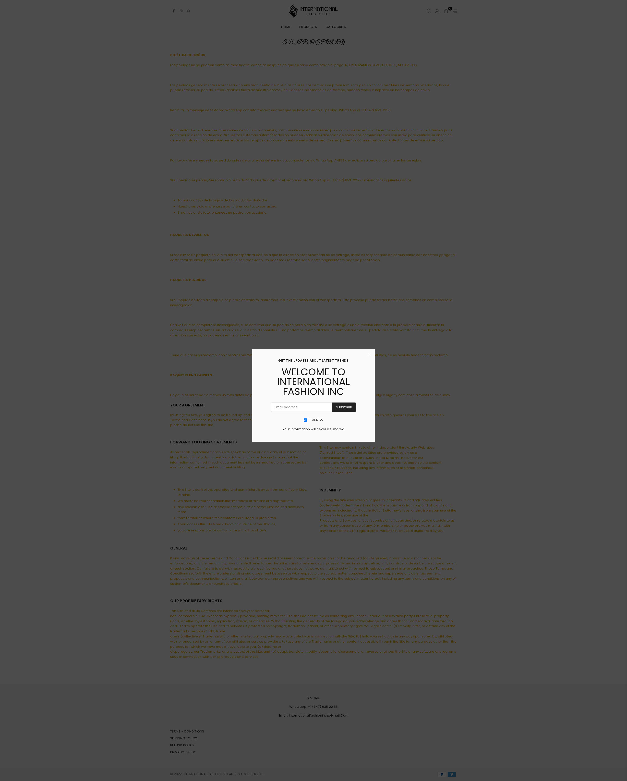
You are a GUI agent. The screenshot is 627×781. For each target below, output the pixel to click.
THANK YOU (316, 420)
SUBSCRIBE (344, 407)
